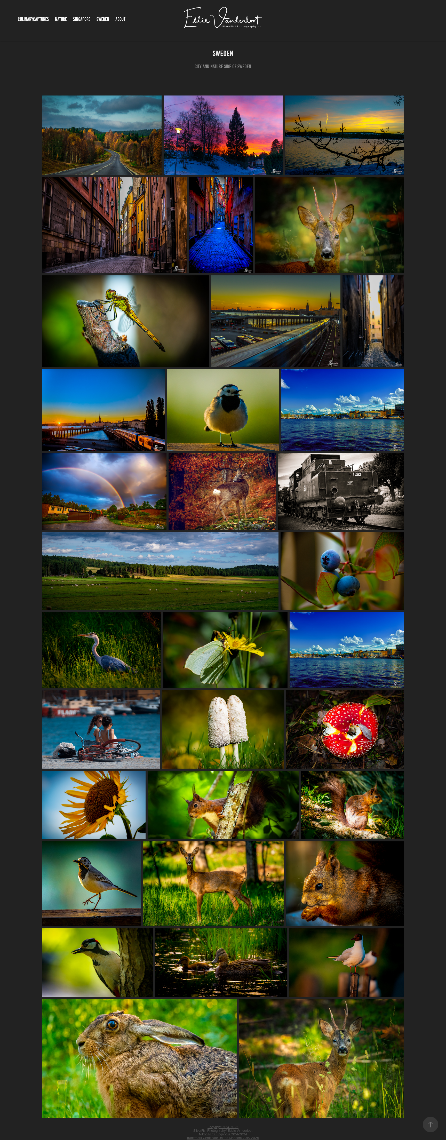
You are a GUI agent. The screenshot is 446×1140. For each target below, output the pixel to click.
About (120, 19)
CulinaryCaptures (33, 19)
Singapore (81, 19)
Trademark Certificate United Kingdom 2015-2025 (223, 1137)
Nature (61, 19)
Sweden (103, 19)
